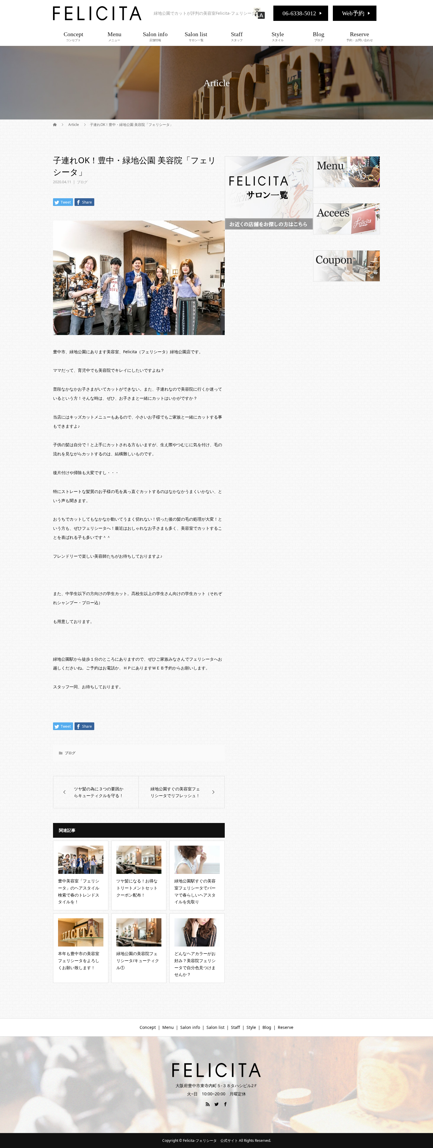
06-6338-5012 (299, 13)
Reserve (359, 36)
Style (278, 36)
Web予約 (353, 13)
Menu (114, 36)
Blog (318, 36)
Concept (73, 36)
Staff (237, 36)
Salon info (155, 36)
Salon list (196, 36)
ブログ (82, 181)
